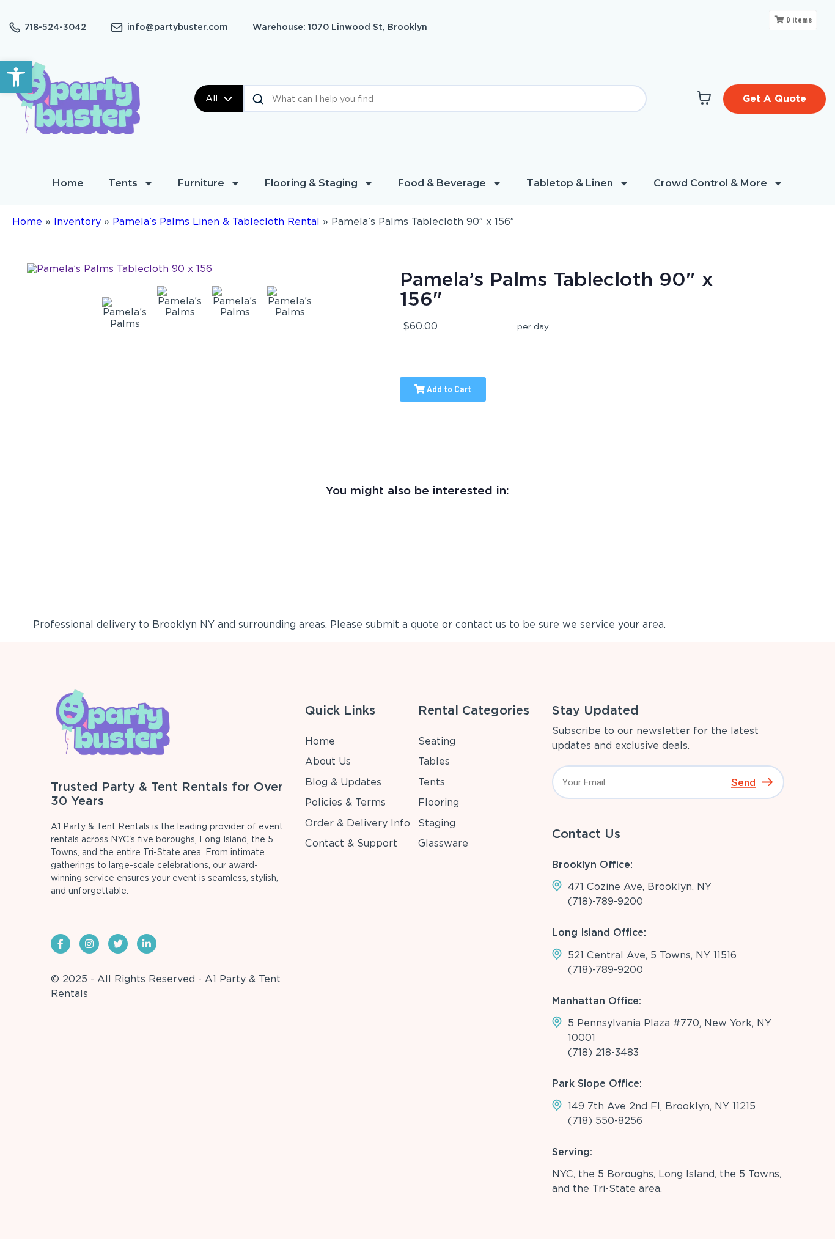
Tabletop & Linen (569, 183)
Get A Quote (774, 99)
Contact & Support (351, 843)
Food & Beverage (442, 183)
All (211, 98)
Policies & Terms (345, 802)
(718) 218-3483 (603, 1052)
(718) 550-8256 (605, 1121)
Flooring (438, 802)
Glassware (443, 843)
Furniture (201, 183)
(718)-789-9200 (605, 901)
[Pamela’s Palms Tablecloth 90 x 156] (125, 312)
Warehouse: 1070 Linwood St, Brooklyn (339, 27)
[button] (16, 77)
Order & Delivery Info (357, 823)
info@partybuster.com (177, 27)
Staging (436, 823)
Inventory (77, 221)
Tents (123, 183)
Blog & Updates (343, 782)
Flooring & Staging (311, 183)
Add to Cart (448, 389)
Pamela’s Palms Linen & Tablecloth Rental (216, 221)
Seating (436, 741)
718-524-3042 (55, 27)
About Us (328, 761)
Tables (434, 761)
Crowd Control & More (710, 183)
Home (68, 183)
